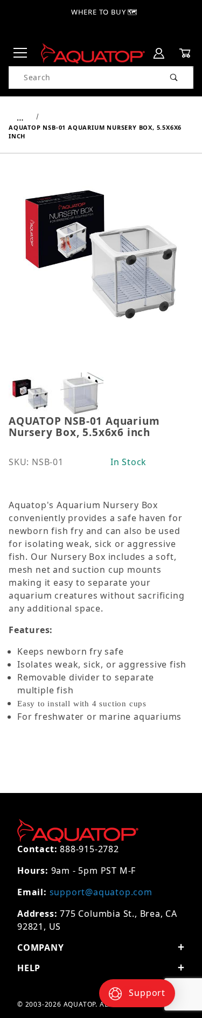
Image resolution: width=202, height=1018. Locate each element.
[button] (30, 394)
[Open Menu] (20, 53)
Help (28, 968)
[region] (101, 394)
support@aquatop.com (101, 892)
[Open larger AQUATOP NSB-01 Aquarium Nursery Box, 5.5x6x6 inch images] (101, 262)
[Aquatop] (93, 52)
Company (40, 947)
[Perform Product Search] (174, 77)
